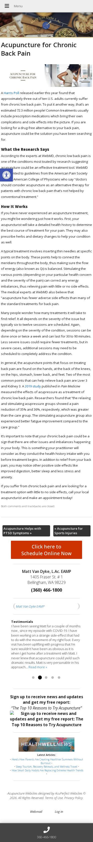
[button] (6, 174)
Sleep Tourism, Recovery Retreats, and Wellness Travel (46, 766)
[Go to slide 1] (33, 677)
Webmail (36, 811)
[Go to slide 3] (46, 677)
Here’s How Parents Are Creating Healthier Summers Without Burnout (47, 761)
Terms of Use (54, 798)
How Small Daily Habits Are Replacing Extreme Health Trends (47, 770)
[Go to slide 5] (59, 677)
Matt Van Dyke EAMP (30, 606)
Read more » (38, 667)
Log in (59, 811)
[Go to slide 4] (52, 677)
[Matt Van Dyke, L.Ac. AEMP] (46, 25)
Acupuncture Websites (22, 793)
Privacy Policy (73, 798)
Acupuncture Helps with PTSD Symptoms (22, 530)
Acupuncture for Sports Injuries (68, 530)
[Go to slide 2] (39, 677)
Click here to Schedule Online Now (46, 550)
